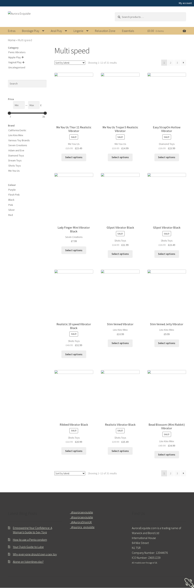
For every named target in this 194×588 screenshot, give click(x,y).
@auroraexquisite (81, 512)
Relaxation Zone (105, 31)
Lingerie (78, 31)
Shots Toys (120, 240)
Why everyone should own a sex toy (35, 554)
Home (12, 40)
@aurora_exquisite (82, 527)
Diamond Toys (166, 144)
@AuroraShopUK (81, 522)
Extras (11, 31)
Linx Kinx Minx (120, 329)
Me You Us (73, 144)
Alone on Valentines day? (28, 562)
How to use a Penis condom (30, 539)
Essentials (128, 31)
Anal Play (56, 31)
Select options (73, 157)
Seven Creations (73, 237)
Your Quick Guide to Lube (28, 547)
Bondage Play (30, 31)
